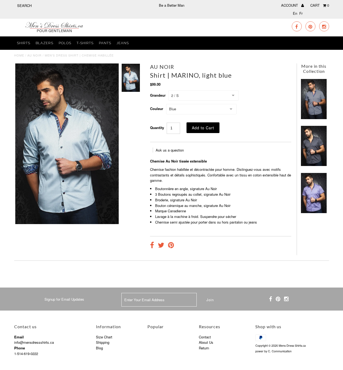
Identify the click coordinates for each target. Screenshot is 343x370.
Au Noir (34, 55)
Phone (19, 347)
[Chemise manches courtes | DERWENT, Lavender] (314, 211)
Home (19, 55)
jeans (123, 43)
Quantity (157, 127)
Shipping (102, 342)
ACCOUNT (290, 5)
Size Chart (104, 336)
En (295, 13)
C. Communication (280, 351)
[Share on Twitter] (161, 246)
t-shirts (85, 43)
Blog (99, 347)
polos (65, 43)
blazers (44, 43)
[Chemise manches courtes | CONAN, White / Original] (314, 117)
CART (319, 5)
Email (19, 336)
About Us (206, 342)
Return (204, 347)
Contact (205, 336)
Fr (301, 13)
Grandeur (158, 95)
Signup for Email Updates (64, 299)
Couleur (156, 108)
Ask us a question (170, 150)
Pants (105, 43)
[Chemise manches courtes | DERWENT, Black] (314, 164)
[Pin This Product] (171, 246)
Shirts (23, 43)
